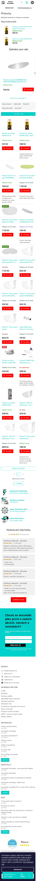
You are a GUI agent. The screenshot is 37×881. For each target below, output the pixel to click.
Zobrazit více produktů (17, 98)
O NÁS (3, 691)
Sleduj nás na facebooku (12, 676)
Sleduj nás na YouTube (11, 682)
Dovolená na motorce (8, 806)
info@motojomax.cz (10, 670)
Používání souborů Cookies (10, 711)
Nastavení (18, 869)
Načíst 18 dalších (18, 468)
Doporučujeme (7, 104)
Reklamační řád (6, 704)
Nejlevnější (17, 104)
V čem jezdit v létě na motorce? (11, 801)
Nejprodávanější (7, 108)
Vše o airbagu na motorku (9, 754)
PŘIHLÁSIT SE (15, 645)
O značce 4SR (5, 749)
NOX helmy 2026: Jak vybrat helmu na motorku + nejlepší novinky (17, 811)
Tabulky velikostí (6, 716)
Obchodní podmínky (7, 701)
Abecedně (18, 108)
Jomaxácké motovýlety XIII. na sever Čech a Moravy (18, 787)
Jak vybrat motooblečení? (9, 735)
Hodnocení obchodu (18, 529)
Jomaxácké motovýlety (8, 731)
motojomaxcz (8, 679)
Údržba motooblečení (8, 745)
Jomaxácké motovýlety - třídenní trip (13, 782)
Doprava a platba (6, 696)
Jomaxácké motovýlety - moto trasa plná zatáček (17, 768)
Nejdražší (26, 104)
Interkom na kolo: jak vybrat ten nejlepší (14, 817)
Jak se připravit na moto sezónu (11, 826)
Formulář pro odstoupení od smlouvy (13, 706)
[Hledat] (22, 3)
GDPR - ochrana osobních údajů (11, 714)
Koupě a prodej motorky (9, 726)
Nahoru (19, 483)
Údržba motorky (6, 740)
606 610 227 (8, 673)
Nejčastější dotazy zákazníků (10, 698)
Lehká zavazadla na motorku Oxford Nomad (15, 822)
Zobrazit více (18, 600)
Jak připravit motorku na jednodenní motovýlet (16, 778)
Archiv (5, 760)
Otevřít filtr (18, 114)
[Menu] (32, 3)
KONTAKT (4, 693)
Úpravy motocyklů (7, 709)
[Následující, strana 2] (18, 474)
